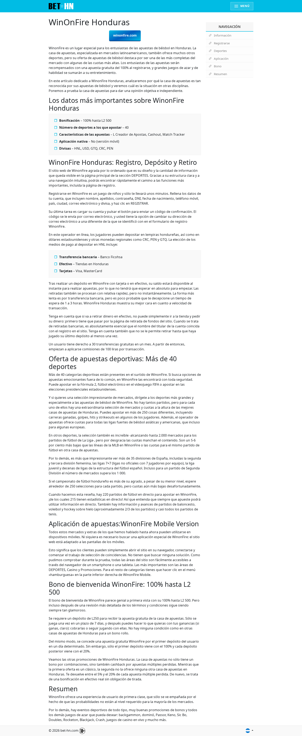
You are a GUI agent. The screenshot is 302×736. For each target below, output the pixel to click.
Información (222, 35)
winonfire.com (125, 35)
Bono (217, 66)
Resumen (220, 74)
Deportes (220, 51)
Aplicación (221, 58)
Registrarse (222, 43)
